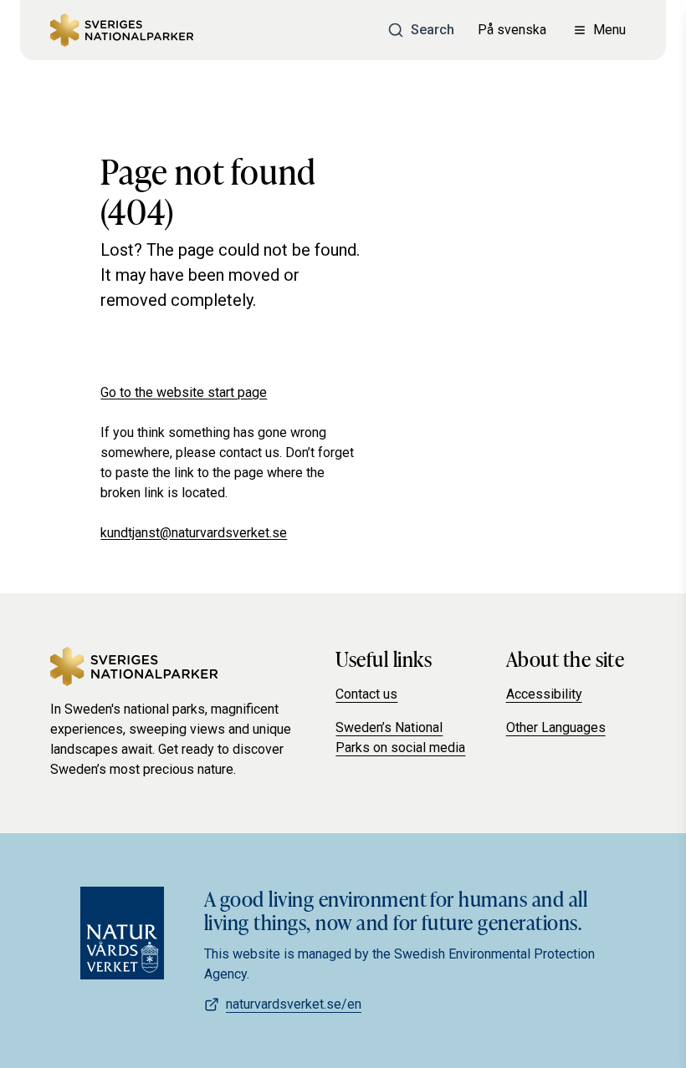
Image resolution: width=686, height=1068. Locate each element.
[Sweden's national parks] (121, 30)
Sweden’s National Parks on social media (400, 737)
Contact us (366, 694)
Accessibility (544, 694)
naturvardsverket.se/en (293, 1004)
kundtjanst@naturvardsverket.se (193, 533)
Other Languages (556, 727)
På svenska (512, 30)
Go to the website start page (183, 392)
